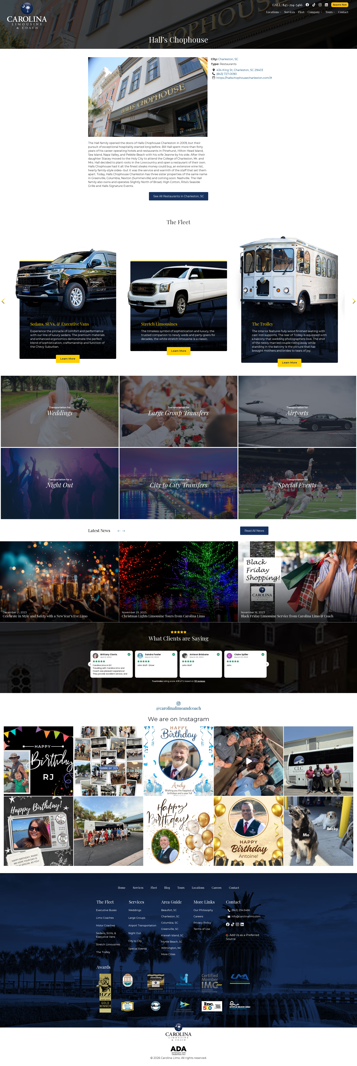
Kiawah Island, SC (172, 935)
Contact (343, 12)
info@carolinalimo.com (245, 916)
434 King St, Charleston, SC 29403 (239, 70)
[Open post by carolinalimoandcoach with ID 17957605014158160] (318, 831)
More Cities (168, 954)
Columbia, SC (169, 922)
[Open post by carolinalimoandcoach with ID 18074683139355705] (108, 761)
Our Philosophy (203, 910)
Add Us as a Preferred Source (242, 937)
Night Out (134, 933)
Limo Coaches (105, 917)
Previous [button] (3, 301)
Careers (216, 887)
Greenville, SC (169, 929)
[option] (67, 299)
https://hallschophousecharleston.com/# (244, 78)
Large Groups (136, 917)
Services (289, 12)
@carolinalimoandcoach (178, 708)
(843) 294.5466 (240, 910)
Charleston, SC (228, 59)
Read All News (254, 530)
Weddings (134, 910)
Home (121, 887)
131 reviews (199, 681)
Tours (329, 12)
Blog (167, 887)
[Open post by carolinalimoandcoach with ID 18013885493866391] (318, 761)
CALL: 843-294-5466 (287, 5)
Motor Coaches (105, 925)
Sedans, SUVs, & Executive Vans (106, 935)
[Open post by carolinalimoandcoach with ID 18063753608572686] (178, 761)
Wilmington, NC (171, 948)
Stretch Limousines (108, 944)
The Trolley (103, 952)
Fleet (301, 12)
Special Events (137, 948)
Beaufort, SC (169, 910)
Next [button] (353, 301)
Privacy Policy (202, 922)
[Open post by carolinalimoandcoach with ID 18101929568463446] (248, 831)
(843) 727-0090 (226, 74)
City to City (135, 941)
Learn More (67, 358)
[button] (267, 664)
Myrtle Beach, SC (171, 941)
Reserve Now (340, 4)
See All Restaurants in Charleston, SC (178, 196)
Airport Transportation (142, 925)
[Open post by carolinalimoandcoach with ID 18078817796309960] (38, 831)
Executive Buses (106, 910)
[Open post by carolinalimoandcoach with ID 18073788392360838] (178, 831)
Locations (272, 12)
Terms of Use (202, 929)
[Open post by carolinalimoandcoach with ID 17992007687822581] (108, 831)
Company (314, 12)
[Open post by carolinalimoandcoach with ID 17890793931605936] (248, 761)
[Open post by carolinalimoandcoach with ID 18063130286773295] (38, 761)
